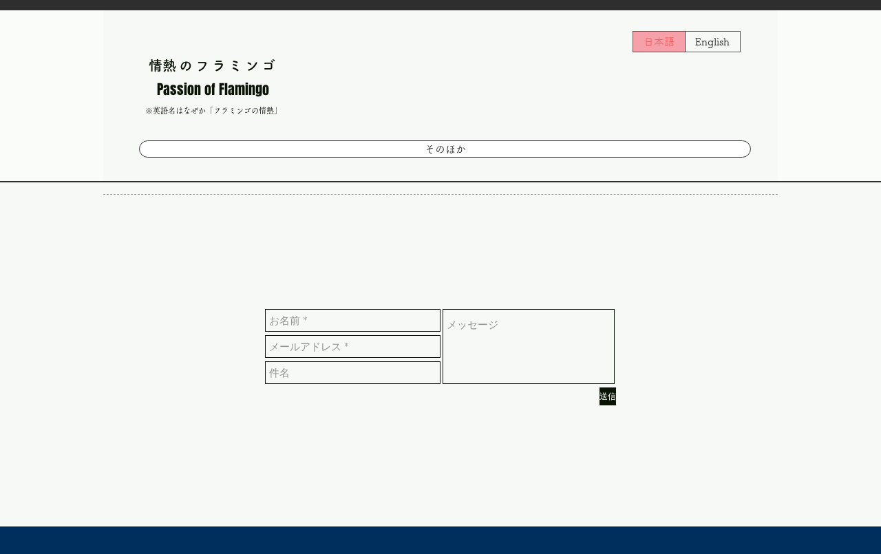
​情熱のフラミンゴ (213, 65)
